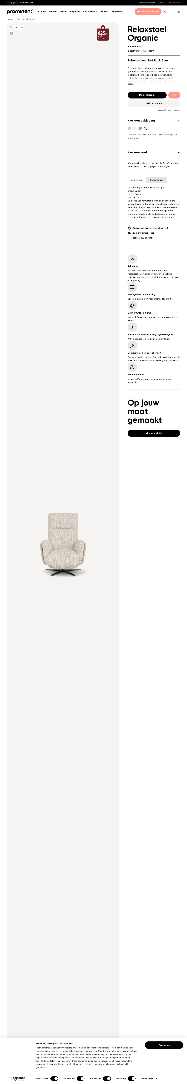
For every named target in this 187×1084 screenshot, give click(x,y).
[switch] (80, 1078)
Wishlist (172, 11)
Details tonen (147, 1078)
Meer (130, 84)
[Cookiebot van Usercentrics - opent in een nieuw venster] (18, 1079)
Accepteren (164, 1045)
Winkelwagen (178, 11)
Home (10, 19)
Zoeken (165, 11)
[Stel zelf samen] (11, 33)
